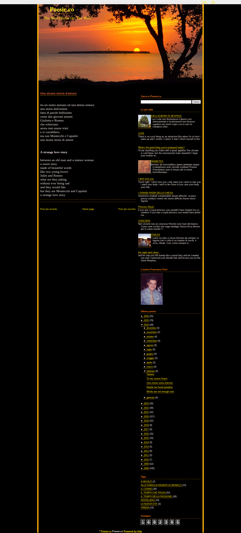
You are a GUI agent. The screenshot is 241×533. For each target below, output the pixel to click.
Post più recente (48, 209)
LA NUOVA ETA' (149, 504)
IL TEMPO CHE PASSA (153, 492)
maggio (150, 358)
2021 (146, 412)
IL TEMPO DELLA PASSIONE (157, 496)
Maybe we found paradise (160, 387)
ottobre (150, 336)
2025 (146, 320)
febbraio (151, 371)
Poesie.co (62, 9)
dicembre (151, 328)
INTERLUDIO (148, 500)
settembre (152, 340)
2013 (146, 446)
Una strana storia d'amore (58, 93)
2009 (146, 464)
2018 (146, 425)
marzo (150, 366)
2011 (146, 455)
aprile (149, 362)
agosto (150, 345)
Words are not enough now (160, 391)
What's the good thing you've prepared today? (161, 147)
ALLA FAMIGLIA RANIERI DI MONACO (161, 485)
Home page (88, 209)
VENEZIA (155, 234)
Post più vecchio (126, 209)
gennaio (151, 397)
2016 (146, 433)
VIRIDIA (145, 507)
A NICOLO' (147, 481)
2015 (146, 438)
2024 (146, 324)
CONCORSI (144, 221)
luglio (149, 349)
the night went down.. (149, 252)
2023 (146, 403)
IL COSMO (147, 489)
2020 (146, 416)
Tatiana (150, 374)
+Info (204, 2)
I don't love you (146, 178)
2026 (146, 316)
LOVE (141, 133)
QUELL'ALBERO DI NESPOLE (166, 116)
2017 (146, 429)
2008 (146, 468)
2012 (146, 451)
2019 (146, 420)
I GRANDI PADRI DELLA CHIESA (155, 193)
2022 (146, 408)
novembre (152, 332)
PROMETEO (156, 161)
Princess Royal (146, 206)
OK (213, 2)
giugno (150, 354)
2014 (146, 442)
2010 (146, 459)
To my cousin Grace (157, 378)
